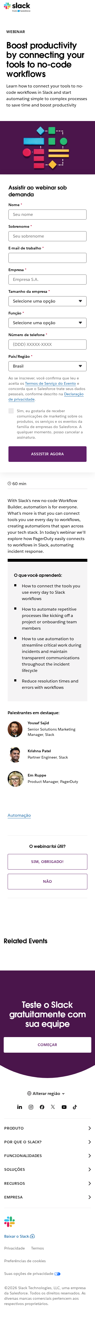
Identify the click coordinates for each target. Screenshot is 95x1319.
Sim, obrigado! (47, 861)
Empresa (17, 269)
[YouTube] (64, 1108)
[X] (53, 1108)
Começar (47, 1044)
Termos (37, 1248)
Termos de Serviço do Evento (50, 383)
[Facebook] (42, 1108)
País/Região (20, 356)
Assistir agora (47, 454)
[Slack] (17, 7)
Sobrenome (20, 226)
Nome (15, 204)
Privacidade (14, 1248)
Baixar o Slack (16, 1236)
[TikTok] (75, 1108)
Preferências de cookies (25, 1260)
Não (47, 881)
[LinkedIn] (19, 1108)
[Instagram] (30, 1108)
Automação (19, 815)
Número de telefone (27, 334)
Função (16, 313)
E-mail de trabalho (26, 248)
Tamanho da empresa (29, 291)
